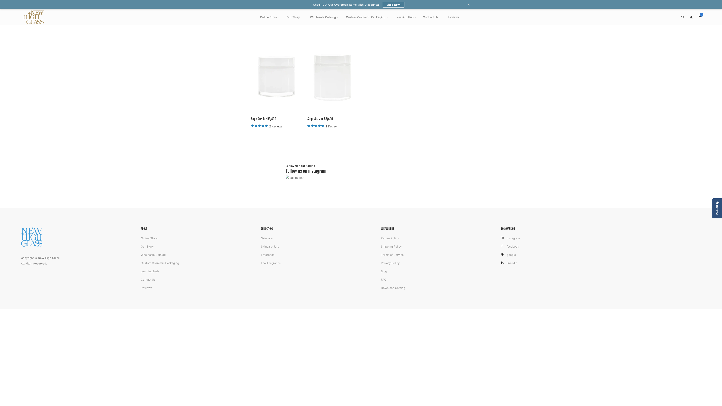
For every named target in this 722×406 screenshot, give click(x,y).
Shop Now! (393, 4)
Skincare (267, 238)
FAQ (383, 279)
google (511, 255)
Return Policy (390, 238)
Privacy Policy (390, 263)
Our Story (293, 17)
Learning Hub (404, 17)
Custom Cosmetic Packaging (365, 17)
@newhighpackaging (300, 165)
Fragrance (268, 255)
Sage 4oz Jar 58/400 (320, 119)
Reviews (453, 17)
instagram (513, 238)
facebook (513, 246)
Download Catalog (393, 288)
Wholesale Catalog (323, 17)
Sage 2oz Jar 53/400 (263, 119)
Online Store (268, 17)
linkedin (512, 263)
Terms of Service (392, 255)
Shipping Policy (391, 246)
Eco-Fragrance (271, 263)
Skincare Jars (270, 246)
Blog (384, 271)
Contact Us (430, 17)
